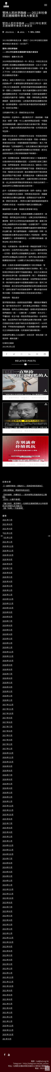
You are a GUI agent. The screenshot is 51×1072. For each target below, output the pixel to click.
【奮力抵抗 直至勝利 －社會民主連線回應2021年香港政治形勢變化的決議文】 (25, 504)
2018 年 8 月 (7, 669)
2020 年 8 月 (7, 564)
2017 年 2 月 (7, 744)
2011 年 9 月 (7, 990)
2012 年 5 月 (7, 955)
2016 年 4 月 (7, 788)
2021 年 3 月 (7, 533)
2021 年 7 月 (7, 520)
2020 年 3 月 (7, 586)
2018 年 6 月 (7, 678)
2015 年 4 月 (7, 832)
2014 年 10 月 (7, 854)
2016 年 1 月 (7, 801)
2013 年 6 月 (7, 911)
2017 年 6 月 (7, 731)
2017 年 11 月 (7, 709)
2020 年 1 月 (7, 594)
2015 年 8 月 (7, 819)
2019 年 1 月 (7, 647)
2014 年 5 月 (7, 867)
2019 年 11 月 (7, 603)
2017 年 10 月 (7, 713)
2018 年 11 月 (7, 656)
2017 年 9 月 (7, 718)
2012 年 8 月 (7, 951)
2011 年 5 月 (7, 1003)
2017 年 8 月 (7, 722)
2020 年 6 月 (7, 572)
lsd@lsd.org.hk (42, 1061)
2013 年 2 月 (7, 929)
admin (22, 32)
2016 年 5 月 (7, 784)
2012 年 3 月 (7, 964)
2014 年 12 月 (7, 845)
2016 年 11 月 (7, 757)
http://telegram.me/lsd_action (36, 1063)
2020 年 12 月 (7, 546)
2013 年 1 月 (7, 933)
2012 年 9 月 (7, 946)
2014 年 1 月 (7, 885)
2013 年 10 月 (7, 898)
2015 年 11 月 (7, 810)
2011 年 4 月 (7, 1008)
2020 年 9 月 (7, 559)
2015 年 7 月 (7, 823)
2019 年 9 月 (7, 612)
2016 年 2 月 (7, 797)
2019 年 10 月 (7, 608)
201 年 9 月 (6, 1039)
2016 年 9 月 (7, 766)
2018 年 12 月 (7, 652)
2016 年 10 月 (7, 762)
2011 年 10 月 (7, 986)
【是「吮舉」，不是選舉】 (13, 508)
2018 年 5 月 (7, 682)
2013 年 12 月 (7, 889)
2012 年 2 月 (7, 968)
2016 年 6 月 (7, 779)
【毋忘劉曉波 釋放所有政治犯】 (16, 490)
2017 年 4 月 (7, 740)
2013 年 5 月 (7, 916)
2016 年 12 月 (7, 753)
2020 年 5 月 (7, 577)
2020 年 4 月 (7, 581)
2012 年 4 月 (7, 959)
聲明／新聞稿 (35, 32)
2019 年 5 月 (7, 630)
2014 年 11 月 (7, 850)
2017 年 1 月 (7, 748)
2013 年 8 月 (7, 902)
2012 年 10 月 (7, 942)
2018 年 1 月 (7, 700)
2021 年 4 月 (7, 528)
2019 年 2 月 (7, 643)
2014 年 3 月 (7, 876)
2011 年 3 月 (7, 1012)
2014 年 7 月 (7, 858)
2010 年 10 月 (7, 1034)
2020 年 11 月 (7, 550)
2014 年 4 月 (7, 872)
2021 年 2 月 (7, 537)
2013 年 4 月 (7, 920)
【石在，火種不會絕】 (11, 499)
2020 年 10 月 (7, 555)
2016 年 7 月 (7, 775)
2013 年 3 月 (7, 924)
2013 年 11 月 (7, 894)
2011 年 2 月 (7, 1017)
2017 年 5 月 (7, 735)
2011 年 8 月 (7, 995)
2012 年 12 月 (7, 938)
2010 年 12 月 (7, 1025)
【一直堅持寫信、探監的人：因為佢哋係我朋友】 (22, 486)
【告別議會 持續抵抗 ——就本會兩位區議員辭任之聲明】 (24, 495)
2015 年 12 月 (7, 806)
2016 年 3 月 (7, 792)
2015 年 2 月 (7, 836)
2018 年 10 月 (7, 660)
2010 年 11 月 (7, 1030)
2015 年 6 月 (7, 828)
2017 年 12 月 (7, 704)
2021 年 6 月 (7, 524)
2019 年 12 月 (7, 599)
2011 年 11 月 (7, 981)
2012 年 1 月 (7, 973)
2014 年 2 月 (7, 880)
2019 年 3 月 (7, 638)
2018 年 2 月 (7, 696)
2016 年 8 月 (7, 770)
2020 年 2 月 (7, 590)
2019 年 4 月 (7, 634)
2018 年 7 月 (7, 674)
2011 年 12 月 (7, 977)
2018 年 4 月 (7, 687)
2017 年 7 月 (7, 726)
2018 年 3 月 (7, 691)
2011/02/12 (9, 32)
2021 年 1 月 (7, 542)
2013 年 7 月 (7, 907)
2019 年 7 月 (7, 621)
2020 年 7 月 (7, 568)
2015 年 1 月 (7, 841)
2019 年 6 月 (7, 625)
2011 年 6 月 (7, 999)
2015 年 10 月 (7, 814)
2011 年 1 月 (7, 1021)
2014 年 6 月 (7, 863)
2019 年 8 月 (7, 616)
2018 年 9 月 (7, 665)
